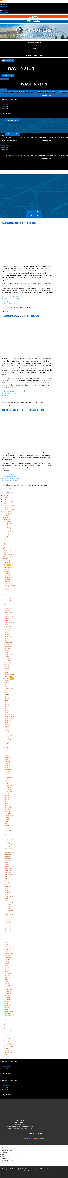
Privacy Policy (39, 1171)
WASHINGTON (34, 21)
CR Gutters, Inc (4, 1)
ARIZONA (34, 17)
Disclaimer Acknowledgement (54, 1169)
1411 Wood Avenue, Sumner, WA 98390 (31, 1169)
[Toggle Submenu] (9, 565)
